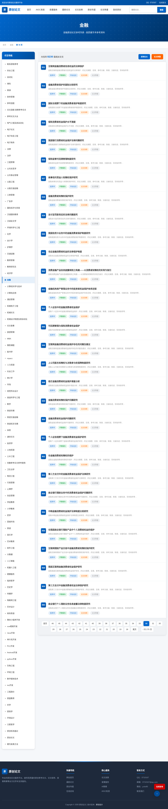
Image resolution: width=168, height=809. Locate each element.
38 (106, 623)
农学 (9, 705)
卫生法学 (10, 469)
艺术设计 (10, 607)
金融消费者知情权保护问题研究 (63, 400)
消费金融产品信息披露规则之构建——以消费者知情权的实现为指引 (79, 270)
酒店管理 (10, 299)
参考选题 (10, 103)
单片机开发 (11, 639)
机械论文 (10, 312)
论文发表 (79, 10)
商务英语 (10, 613)
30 (160, 623)
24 (87, 629)
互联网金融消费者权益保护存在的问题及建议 (69, 344)
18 (127, 629)
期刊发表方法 (12, 744)
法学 (9, 156)
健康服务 (10, 574)
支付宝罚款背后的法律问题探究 (63, 215)
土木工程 (10, 456)
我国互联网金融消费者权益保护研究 (65, 567)
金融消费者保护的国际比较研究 (63, 85)
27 (67, 629)
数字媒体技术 (12, 679)
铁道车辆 (10, 411)
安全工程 (10, 70)
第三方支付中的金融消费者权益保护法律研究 (69, 474)
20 (114, 629)
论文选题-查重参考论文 (16, 110)
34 (133, 623)
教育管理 (10, 260)
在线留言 (162, 3)
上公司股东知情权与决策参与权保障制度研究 (69, 363)
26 (73, 629)
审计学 (10, 378)
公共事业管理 (12, 175)
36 (120, 623)
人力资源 (10, 365)
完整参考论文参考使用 (16, 463)
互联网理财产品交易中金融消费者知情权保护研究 (71, 548)
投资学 (10, 443)
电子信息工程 (12, 136)
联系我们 (140, 791)
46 (53, 623)
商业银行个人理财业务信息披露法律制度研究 (69, 604)
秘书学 (10, 352)
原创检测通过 (12, 731)
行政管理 (10, 483)
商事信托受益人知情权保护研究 (63, 177)
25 (80, 629)
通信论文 (10, 437)
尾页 (134, 629)
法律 (9, 149)
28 (60, 629)
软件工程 (10, 548)
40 (93, 623)
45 (59, 623)
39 (99, 623)
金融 (11, 45)
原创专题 (92, 10)
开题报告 (62, 75)
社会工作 (10, 371)
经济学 (10, 273)
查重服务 (53, 10)
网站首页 (70, 777)
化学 (9, 234)
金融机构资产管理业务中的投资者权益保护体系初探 (72, 289)
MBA (9, 339)
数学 (9, 404)
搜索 (161, 10)
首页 (29, 10)
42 (79, 623)
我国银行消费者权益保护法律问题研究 (66, 140)
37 (113, 623)
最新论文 (66, 10)
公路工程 (10, 182)
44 (66, 623)
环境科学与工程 (13, 228)
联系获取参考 (12, 64)
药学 (9, 515)
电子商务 (10, 142)
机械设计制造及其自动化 (17, 319)
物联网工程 (11, 600)
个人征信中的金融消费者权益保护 (64, 307)
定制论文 (144, 57)
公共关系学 (11, 169)
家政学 (10, 711)
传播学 (10, 594)
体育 (9, 430)
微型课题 (10, 345)
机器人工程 (11, 567)
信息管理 (10, 496)
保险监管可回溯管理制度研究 (62, 159)
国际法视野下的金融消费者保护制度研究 (67, 103)
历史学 (10, 587)
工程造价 (10, 692)
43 (73, 623)
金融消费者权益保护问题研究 (62, 418)
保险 (9, 84)
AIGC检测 (106, 791)
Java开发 (11, 633)
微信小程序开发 (13, 620)
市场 (9, 384)
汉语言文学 (11, 221)
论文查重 (10, 326)
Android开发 (12, 652)
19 (120, 629)
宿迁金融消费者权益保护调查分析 (64, 381)
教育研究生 (11, 267)
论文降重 (104, 10)
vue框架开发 (12, 626)
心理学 (10, 489)
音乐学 (10, 535)
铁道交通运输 (12, 417)
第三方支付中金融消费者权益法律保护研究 (68, 585)
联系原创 (117, 10)
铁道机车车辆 (12, 424)
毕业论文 (73, 75)
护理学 (10, 247)
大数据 (10, 554)
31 (153, 623)
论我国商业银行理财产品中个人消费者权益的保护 (71, 530)
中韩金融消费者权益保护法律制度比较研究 (68, 511)
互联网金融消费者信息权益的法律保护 (66, 66)
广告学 (10, 201)
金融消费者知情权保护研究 (61, 196)
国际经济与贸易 (13, 208)
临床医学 (10, 581)
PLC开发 (10, 646)
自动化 (10, 77)
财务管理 (10, 97)
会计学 (10, 241)
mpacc (10, 358)
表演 (9, 90)
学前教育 (10, 502)
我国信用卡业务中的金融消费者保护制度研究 (69, 233)
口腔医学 (10, 724)
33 (140, 623)
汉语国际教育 (12, 214)
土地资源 (10, 450)
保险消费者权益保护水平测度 (62, 122)
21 (107, 629)
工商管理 (10, 195)
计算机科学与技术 (14, 286)
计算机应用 (11, 293)
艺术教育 (10, 541)
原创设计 (99, 805)
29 (53, 629)
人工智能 (10, 561)
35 (126, 623)
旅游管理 (10, 332)
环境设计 (10, 718)
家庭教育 (10, 698)
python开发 (11, 659)
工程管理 (10, 162)
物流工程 (10, 476)
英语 (9, 528)
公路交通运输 (12, 188)
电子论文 (10, 129)
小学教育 (10, 509)
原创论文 (12, 9)
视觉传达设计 (12, 391)
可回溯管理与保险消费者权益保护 (64, 326)
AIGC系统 (40, 10)
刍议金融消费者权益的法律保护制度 (65, 252)
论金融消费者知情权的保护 (61, 455)
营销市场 (10, 522)
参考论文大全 (12, 116)
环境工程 (10, 672)
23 (94, 629)
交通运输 (10, 254)
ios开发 (10, 685)
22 (100, 629)
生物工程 (10, 666)
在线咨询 (70, 791)
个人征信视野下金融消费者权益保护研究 (67, 437)
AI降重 (104, 786)
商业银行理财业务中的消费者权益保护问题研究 (70, 493)
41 (86, 623)
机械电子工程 (12, 306)
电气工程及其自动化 (15, 123)
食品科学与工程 (13, 397)
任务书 (52, 75)
